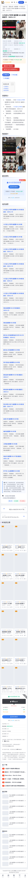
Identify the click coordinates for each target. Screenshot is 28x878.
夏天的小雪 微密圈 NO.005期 (11, 350)
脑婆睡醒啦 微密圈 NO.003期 (7, 632)
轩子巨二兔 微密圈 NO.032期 (11, 471)
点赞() (23, 501)
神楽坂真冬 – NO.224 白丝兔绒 (13, 782)
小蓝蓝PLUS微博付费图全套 (12, 768)
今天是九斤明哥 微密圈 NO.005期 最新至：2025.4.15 (13, 294)
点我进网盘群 (12, 56)
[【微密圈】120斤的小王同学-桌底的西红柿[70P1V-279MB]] (7, 675)
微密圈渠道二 (10, 545)
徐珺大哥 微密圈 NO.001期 (10, 419)
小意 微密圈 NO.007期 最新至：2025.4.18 (17, 818)
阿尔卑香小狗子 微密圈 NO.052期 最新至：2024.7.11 (13, 405)
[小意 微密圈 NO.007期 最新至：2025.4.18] (5, 819)
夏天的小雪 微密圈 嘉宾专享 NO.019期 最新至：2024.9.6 (13, 336)
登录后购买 (15, 186)
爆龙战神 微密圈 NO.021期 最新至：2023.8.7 (13, 376)
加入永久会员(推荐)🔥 (12, 69)
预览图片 (6, 88)
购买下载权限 (9, 66)
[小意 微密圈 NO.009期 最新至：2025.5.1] (5, 808)
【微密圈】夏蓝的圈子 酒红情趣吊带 (20, 632)
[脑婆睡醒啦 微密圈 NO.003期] (7, 619)
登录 (22, 2)
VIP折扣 (15, 706)
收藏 (17, 501)
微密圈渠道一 (10, 573)
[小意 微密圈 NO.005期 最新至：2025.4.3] (5, 824)
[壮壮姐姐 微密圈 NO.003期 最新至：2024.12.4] (20, 590)
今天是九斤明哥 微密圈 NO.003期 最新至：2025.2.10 (13, 211)
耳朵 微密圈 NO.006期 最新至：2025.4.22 (17, 795)
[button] (1, 397)
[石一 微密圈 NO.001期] (20, 534)
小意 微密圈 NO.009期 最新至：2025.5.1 (17, 806)
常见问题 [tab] (15, 74)
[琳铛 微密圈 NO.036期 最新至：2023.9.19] (7, 647)
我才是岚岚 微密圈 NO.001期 (11, 362)
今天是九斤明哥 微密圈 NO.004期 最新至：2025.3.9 (13, 280)
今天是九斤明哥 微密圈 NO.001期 (12, 237)
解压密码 (6, 90)
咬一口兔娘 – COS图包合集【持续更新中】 (16, 779)
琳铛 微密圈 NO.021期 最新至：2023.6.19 (12, 309)
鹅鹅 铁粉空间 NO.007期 (20, 689)
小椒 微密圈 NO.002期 (7, 547)
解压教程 (10, 51)
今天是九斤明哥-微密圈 (10, 496)
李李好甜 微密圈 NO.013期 (20, 660)
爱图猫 (15, 870)
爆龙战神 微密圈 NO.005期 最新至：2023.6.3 (13, 391)
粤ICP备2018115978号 (14, 872)
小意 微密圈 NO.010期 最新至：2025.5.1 (17, 801)
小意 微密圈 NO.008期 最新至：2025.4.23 (17, 812)
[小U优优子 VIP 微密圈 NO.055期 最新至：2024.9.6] (7, 590)
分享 (11, 501)
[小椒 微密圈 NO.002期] (7, 534)
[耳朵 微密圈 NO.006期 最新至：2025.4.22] (5, 796)
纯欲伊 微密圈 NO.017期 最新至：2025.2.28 (12, 457)
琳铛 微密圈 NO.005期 (9, 323)
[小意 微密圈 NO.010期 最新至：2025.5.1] (5, 802)
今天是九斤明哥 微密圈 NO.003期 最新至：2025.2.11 (13, 250)
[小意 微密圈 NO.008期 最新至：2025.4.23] (5, 813)
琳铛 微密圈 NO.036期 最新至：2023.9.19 (7, 660)
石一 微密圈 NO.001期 (20, 547)
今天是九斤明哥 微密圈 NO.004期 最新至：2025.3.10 (13, 265)
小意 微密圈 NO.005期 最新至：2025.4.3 (17, 823)
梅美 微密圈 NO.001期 (9, 431)
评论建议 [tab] (7, 78)
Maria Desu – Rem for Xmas (13, 775)
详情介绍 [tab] (7, 74)
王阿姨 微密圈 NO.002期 (10, 444)
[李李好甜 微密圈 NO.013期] (20, 647)
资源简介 (6, 86)
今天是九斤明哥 (20, 100)
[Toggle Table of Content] (11, 84)
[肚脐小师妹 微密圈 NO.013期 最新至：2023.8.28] (20, 562)
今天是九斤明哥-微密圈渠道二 (9, 498)
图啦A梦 (11, 6)
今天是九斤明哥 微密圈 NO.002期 (12, 224)
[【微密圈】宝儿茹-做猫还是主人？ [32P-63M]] (7, 562)
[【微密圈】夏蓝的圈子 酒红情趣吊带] (20, 619)
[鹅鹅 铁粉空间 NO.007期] (20, 675)
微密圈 (16, 6)
